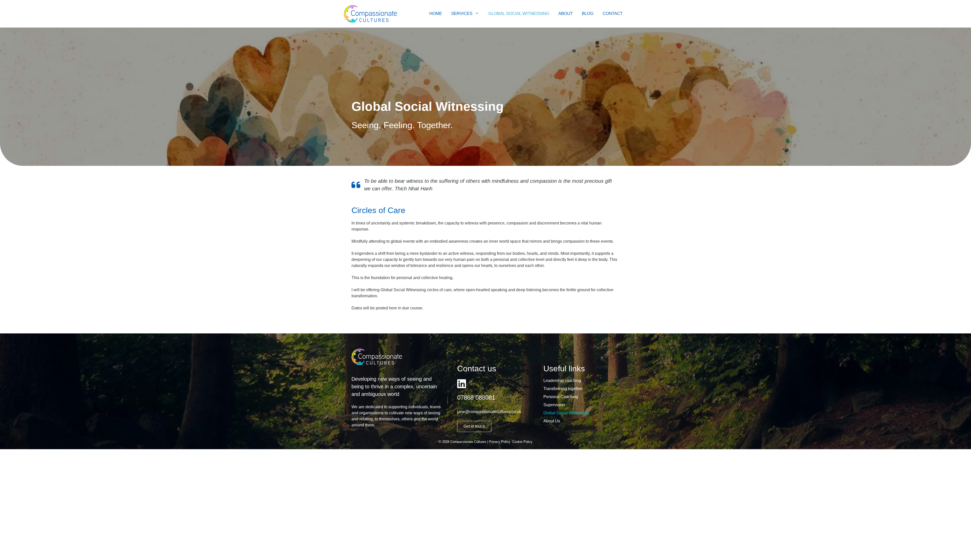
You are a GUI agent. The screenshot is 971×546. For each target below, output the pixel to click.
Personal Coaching (560, 397)
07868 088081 (476, 397)
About (565, 13)
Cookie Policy (522, 442)
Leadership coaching (562, 381)
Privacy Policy (499, 442)
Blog (587, 13)
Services (461, 13)
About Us (551, 421)
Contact (613, 13)
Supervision (554, 405)
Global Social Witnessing (518, 13)
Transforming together (563, 389)
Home (435, 13)
